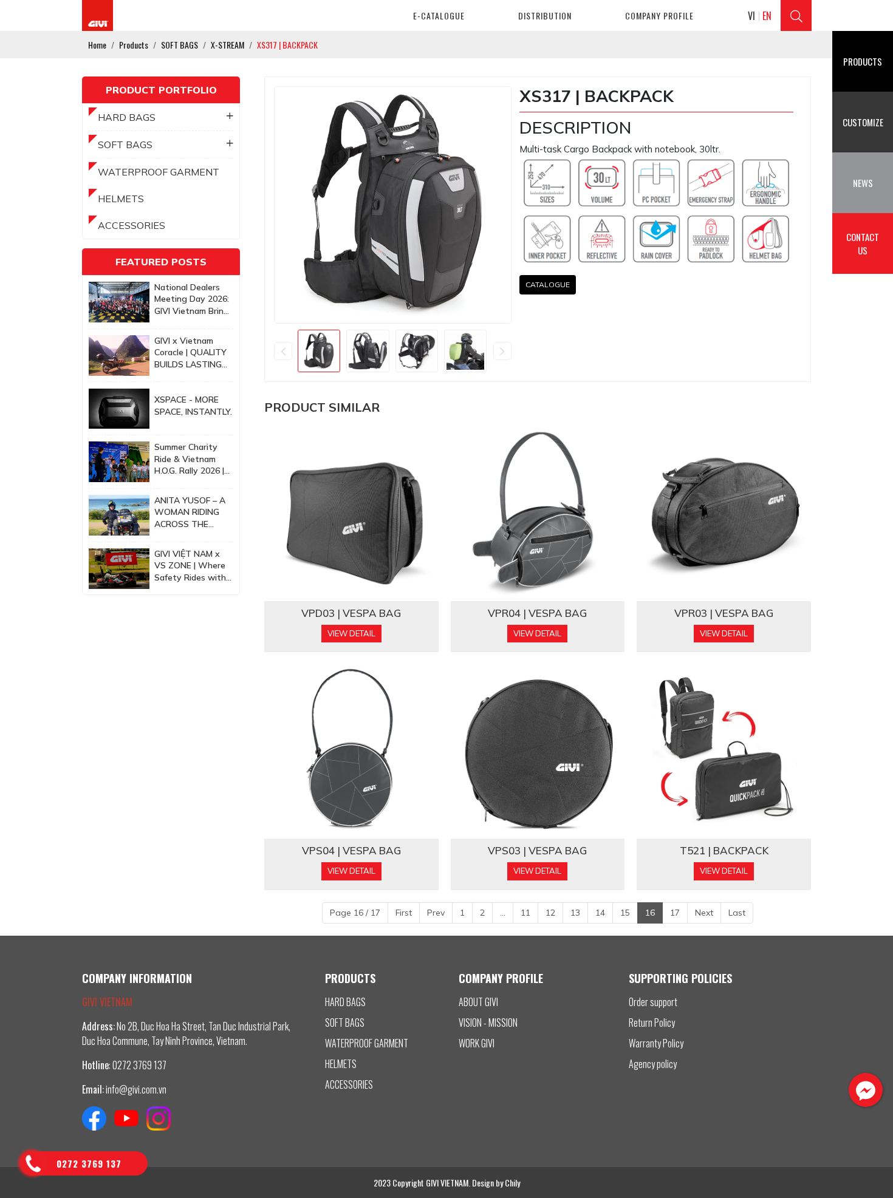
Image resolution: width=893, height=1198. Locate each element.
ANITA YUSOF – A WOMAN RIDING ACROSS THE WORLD (189, 513)
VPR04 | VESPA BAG (537, 613)
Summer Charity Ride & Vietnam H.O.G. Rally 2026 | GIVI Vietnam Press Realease (192, 459)
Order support (653, 1002)
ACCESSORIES (131, 225)
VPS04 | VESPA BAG (351, 851)
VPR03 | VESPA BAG (723, 613)
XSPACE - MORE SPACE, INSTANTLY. (193, 405)
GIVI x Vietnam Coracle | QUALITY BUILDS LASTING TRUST (190, 353)
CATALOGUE (547, 284)
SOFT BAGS (125, 144)
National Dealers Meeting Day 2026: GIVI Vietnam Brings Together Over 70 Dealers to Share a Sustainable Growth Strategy (193, 300)
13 (575, 912)
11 (525, 912)
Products (862, 61)
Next (704, 912)
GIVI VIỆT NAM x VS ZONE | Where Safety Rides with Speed (190, 566)
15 (625, 912)
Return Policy (652, 1022)
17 (675, 912)
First (403, 912)
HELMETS (121, 198)
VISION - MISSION (488, 1022)
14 (600, 912)
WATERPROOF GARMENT (158, 172)
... (502, 912)
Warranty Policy (656, 1043)
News (863, 182)
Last (736, 912)
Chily (512, 1182)
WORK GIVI (476, 1043)
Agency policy (653, 1064)
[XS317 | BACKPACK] (319, 351)
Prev (436, 912)
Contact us (862, 243)
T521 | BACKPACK (724, 851)
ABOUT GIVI (478, 1002)
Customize (863, 122)
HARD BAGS (127, 117)
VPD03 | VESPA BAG (351, 613)
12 (550, 912)
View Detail (351, 633)
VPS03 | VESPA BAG (537, 851)
